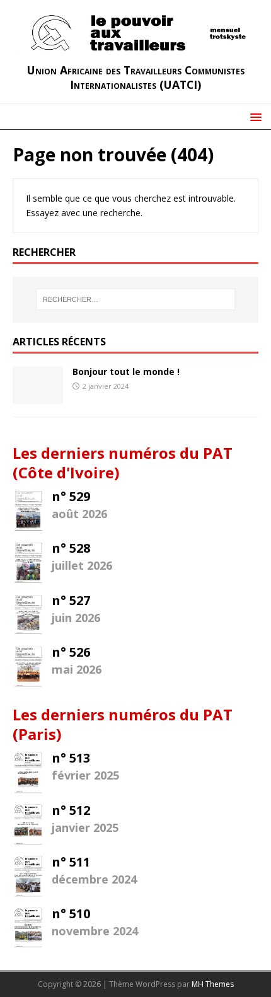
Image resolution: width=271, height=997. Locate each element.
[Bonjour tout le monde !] (38, 396)
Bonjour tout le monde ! (126, 371)
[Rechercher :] (135, 299)
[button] (253, 116)
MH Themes (213, 984)
